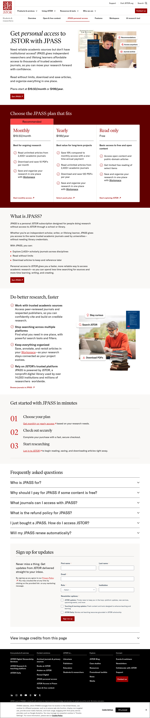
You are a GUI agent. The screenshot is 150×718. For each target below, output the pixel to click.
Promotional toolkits (98, 672)
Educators (67, 668)
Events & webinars (124, 659)
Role (63, 585)
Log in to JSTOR (31, 450)
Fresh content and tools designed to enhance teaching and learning (98, 607)
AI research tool (133, 18)
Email (64, 574)
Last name (104, 563)
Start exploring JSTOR (108, 198)
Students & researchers (73, 672)
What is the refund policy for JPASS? (41, 512)
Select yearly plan (64, 198)
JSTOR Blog (95, 659)
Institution (103, 585)
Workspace (114, 18)
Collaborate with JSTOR (126, 668)
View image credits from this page (38, 638)
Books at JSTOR (44, 666)
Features (98, 18)
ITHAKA (23, 701)
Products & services (26, 11)
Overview (32, 18)
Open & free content (52, 18)
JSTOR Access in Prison (47, 683)
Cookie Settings (107, 710)
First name (66, 563)
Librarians (67, 659)
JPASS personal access (78, 18)
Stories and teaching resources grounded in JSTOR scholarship (93, 612)
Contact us (141, 11)
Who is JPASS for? (25, 482)
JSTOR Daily (15, 673)
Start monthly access (22, 198)
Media (92, 681)
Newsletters (121, 663)
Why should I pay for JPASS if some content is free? (53, 492)
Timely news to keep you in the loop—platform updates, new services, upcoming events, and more (97, 601)
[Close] (146, 709)
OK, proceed (122, 710)
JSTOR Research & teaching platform (18, 667)
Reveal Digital (43, 675)
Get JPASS (16, 96)
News (92, 676)
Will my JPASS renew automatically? (40, 532)
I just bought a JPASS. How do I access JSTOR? (49, 522)
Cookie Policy (57, 715)
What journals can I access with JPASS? (43, 502)
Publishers (67, 663)
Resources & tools (68, 11)
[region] (75, 710)
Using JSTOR (47, 11)
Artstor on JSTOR (44, 670)
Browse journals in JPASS (21, 387)
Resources (94, 668)
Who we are (88, 11)
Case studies (95, 663)
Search (141, 3)
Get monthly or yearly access (38, 423)
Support (119, 672)
